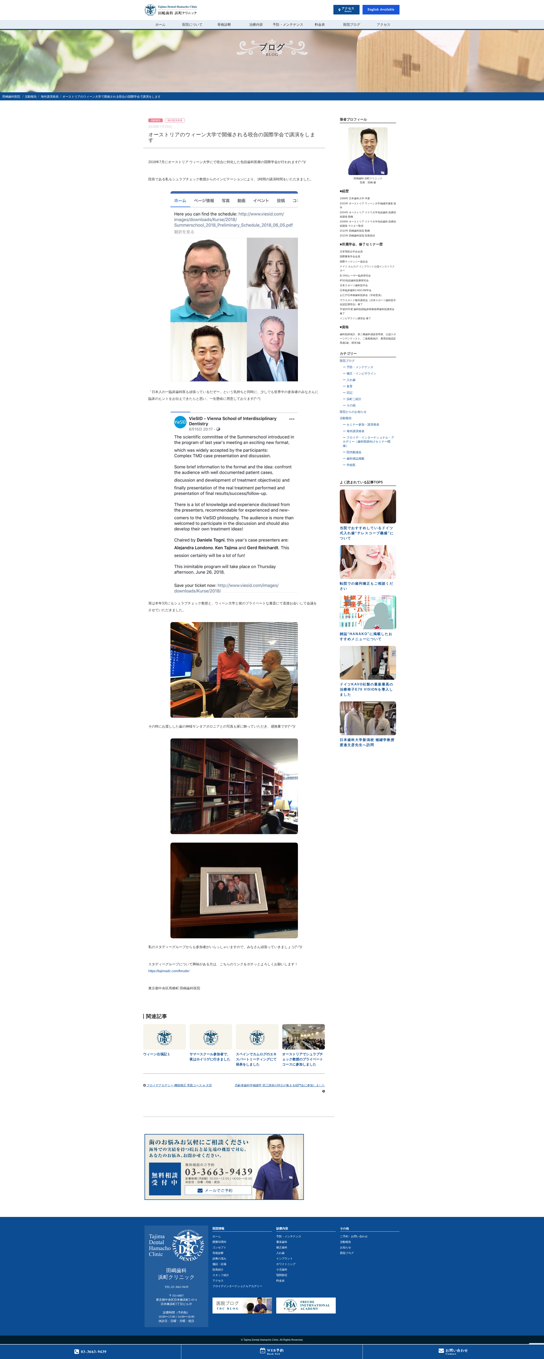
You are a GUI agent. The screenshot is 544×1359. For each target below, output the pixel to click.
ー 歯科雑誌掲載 (353, 458)
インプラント (284, 1258)
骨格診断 (224, 24)
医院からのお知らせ (353, 411)
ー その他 (349, 405)
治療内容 (256, 24)
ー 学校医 (349, 465)
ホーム (160, 24)
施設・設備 (219, 1264)
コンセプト (219, 1247)
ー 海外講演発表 (353, 431)
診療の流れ (219, 1258)
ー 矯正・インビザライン (359, 373)
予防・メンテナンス (288, 24)
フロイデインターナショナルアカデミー (237, 1286)
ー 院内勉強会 (352, 452)
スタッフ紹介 (220, 1275)
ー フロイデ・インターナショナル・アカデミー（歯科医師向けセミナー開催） (368, 441)
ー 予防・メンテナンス (358, 367)
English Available (381, 9)
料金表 (320, 24)
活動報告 (31, 96)
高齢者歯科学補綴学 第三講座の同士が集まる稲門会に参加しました (280, 1085)
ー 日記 (348, 392)
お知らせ (345, 1247)
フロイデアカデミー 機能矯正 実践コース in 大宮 (179, 1085)
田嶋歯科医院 (11, 96)
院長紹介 (218, 1269)
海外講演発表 (50, 96)
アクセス (383, 24)
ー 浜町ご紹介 (352, 399)
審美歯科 (281, 1242)
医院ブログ (351, 24)
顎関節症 (281, 1275)
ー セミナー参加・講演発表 (361, 424)
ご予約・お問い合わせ (354, 1236)
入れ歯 (280, 1253)
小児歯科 (281, 1269)
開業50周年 (219, 1242)
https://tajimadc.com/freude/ (168, 971)
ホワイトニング (286, 1264)
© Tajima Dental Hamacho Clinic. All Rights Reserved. (272, 1339)
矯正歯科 (281, 1247)
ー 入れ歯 (349, 380)
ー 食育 (348, 386)
